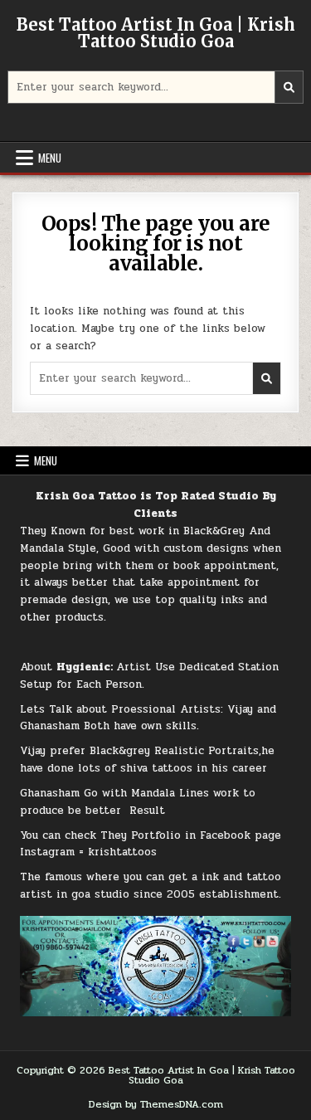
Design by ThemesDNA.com (156, 1104)
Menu (49, 157)
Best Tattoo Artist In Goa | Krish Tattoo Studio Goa (156, 32)
